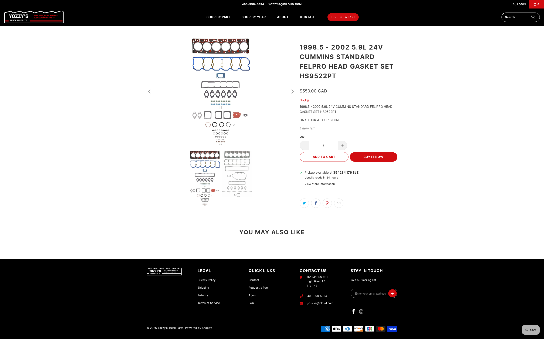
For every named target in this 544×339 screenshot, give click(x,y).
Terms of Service (209, 303)
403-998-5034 (253, 4)
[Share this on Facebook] (315, 203)
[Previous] (149, 91)
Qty (302, 136)
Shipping (203, 287)
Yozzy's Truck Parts (170, 327)
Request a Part (258, 287)
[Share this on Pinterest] (327, 203)
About (253, 295)
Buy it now (374, 157)
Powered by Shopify (198, 327)
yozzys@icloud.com (285, 4)
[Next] (292, 91)
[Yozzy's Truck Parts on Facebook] (354, 311)
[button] (218, 17)
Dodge (305, 100)
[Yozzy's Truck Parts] (34, 17)
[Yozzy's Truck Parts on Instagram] (361, 311)
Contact (254, 280)
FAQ (251, 303)
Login (521, 4)
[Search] (533, 17)
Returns (203, 295)
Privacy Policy (206, 280)
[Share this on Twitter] (304, 203)
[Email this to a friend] (338, 203)
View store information (320, 184)
